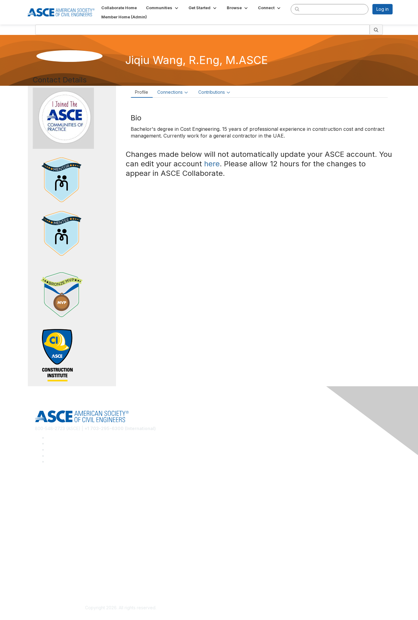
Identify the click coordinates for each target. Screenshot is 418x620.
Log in (382, 9)
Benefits (43, 536)
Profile (141, 92)
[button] (162, 7)
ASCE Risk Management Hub (63, 494)
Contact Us (46, 545)
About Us (44, 570)
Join (39, 527)
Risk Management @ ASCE (61, 485)
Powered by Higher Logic (297, 608)
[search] (297, 9)
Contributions (211, 92)
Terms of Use (48, 578)
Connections (170, 92)
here (212, 163)
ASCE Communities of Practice (65, 503)
